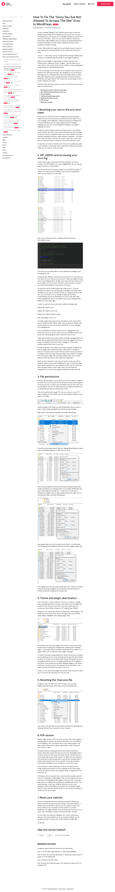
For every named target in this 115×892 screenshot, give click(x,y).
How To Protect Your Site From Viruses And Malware (12, 126)
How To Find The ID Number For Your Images (12, 116)
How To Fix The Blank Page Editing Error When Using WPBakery (57, 851)
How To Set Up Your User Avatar (12, 130)
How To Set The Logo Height (11, 77)
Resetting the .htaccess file (49, 98)
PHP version (44, 100)
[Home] (7, 4)
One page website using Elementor (13, 64)
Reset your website (46, 102)
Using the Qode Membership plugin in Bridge (13, 60)
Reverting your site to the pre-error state (53, 90)
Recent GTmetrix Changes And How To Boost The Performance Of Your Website (13, 91)
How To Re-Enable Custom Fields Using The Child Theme (12, 106)
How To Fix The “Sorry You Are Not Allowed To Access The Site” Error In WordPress (12, 68)
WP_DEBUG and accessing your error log (53, 92)
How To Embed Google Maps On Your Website (12, 96)
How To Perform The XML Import (48, 860)
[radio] (41, 835)
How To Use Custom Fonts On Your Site (13, 81)
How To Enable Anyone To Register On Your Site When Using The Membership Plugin (12, 121)
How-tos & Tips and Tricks (52, 28)
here (78, 768)
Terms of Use (62, 888)
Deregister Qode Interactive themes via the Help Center (55, 848)
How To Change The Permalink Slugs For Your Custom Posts (11, 101)
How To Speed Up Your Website (12, 86)
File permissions (46, 94)
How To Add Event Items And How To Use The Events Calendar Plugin (12, 111)
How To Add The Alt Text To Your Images (12, 73)
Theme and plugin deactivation (50, 96)
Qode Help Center (38, 28)
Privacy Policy (70, 888)
